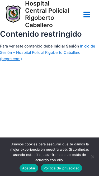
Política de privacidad (62, 168)
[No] (92, 156)
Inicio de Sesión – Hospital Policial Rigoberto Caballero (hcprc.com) (47, 52)
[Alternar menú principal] (87, 14)
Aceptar (29, 168)
